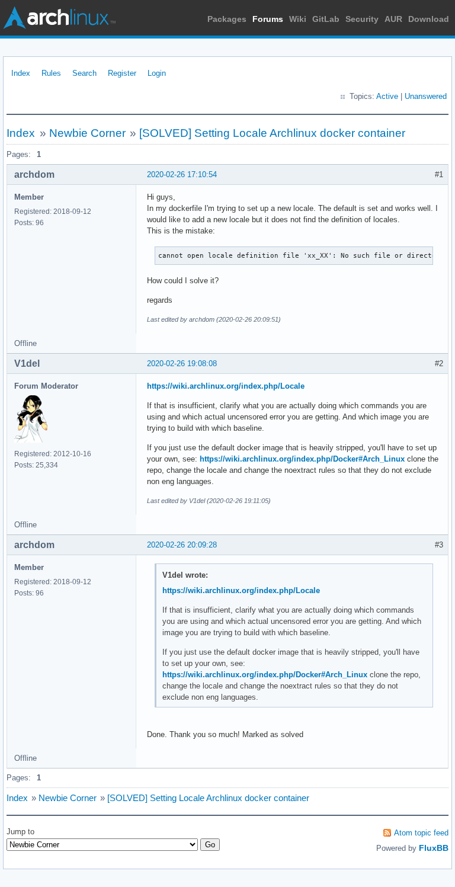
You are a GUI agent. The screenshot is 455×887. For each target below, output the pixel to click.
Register (122, 73)
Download (428, 19)
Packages (226, 19)
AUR (393, 19)
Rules (51, 73)
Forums (267, 19)
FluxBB (433, 848)
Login (157, 73)
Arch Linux (59, 18)
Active (387, 96)
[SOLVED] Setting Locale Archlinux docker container (272, 133)
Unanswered (426, 96)
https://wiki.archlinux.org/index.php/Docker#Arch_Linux (302, 458)
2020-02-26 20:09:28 (182, 544)
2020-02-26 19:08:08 (182, 363)
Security (362, 19)
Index (20, 73)
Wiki (297, 19)
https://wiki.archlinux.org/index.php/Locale (226, 386)
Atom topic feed (421, 832)
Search (84, 73)
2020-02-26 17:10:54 (182, 174)
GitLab (325, 19)
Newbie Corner (87, 133)
